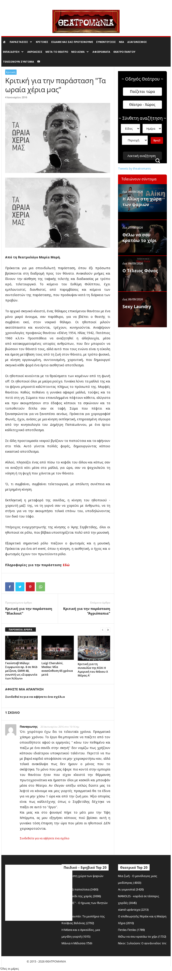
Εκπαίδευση (11, 51)
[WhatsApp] (40, 586)
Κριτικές (42, 42)
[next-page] (108, 629)
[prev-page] (102, 629)
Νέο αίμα (78, 51)
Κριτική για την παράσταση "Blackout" (28, 610)
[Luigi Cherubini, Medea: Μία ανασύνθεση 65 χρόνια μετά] (57, 648)
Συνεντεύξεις (106, 42)
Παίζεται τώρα (142, 91)
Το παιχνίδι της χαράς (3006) (81, 896)
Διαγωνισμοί (137, 42)
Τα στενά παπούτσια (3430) (80, 889)
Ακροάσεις (34, 51)
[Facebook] (9, 586)
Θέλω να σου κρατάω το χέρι (140, 237)
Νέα (121, 42)
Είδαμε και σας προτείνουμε (72, 42)
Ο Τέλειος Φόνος (140, 271)
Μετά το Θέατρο (56, 51)
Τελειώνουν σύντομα (18, 61)
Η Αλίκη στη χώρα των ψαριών (142, 201)
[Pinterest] (30, 586)
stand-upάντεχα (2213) (133, 910)
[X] (19, 586)
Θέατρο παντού (124, 51)
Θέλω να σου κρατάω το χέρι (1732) (142, 936)
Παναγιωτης (28, 726)
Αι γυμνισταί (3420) (131, 889)
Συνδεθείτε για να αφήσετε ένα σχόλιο (44, 838)
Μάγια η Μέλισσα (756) (77, 943)
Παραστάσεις (19, 42)
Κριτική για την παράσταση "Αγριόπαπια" (86, 610)
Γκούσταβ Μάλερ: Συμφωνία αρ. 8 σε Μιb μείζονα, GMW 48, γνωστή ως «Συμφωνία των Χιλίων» (21, 670)
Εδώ (66, 565)
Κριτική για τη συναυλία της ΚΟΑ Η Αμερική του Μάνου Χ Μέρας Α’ (93, 669)
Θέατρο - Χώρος (142, 104)
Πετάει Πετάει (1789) (131, 930)
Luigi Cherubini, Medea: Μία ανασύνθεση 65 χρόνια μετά (57, 668)
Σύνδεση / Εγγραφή (13, 3)
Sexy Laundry (137, 307)
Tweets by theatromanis (134, 168)
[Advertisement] (145, 352)
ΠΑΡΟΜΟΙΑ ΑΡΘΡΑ (20, 629)
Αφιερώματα (101, 51)
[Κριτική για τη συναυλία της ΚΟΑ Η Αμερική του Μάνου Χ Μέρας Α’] (94, 648)
